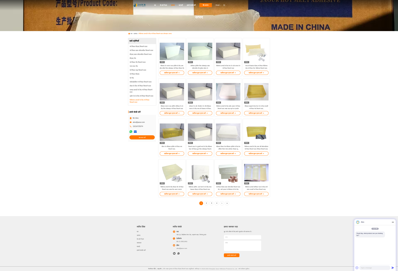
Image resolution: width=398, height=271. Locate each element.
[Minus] (393, 222)
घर (155, 5)
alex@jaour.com (139, 122)
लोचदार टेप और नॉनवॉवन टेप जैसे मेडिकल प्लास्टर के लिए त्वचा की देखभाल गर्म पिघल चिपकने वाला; (200, 108)
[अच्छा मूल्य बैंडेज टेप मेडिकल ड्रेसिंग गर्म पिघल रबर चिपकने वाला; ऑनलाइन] (172, 132)
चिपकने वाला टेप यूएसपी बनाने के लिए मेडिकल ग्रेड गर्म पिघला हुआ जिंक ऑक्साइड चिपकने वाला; (200, 149)
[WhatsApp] (131, 132)
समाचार (139, 243)
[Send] (392, 267)
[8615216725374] (178, 254)
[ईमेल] (135, 132)
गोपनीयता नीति (152, 269)
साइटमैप (159, 269)
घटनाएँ (181, 5)
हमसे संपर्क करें (191, 5)
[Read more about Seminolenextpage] (222, 203)
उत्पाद (173, 5)
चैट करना (205, 5)
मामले (138, 246)
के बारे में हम (163, 5)
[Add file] (357, 267)
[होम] (139, 5)
